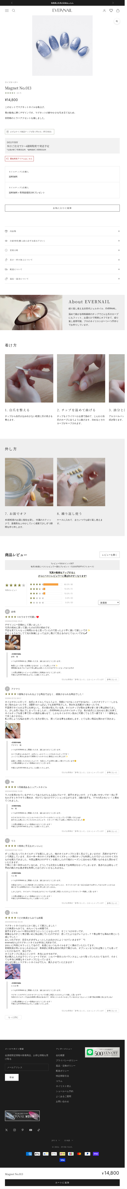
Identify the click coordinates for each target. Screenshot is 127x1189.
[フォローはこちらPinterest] (22, 1130)
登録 (11, 1077)
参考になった (112, 679)
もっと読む (13, 1017)
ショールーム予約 (64, 1091)
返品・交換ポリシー (65, 1065)
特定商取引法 (62, 1076)
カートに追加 (62, 1182)
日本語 (67, 1140)
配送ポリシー (62, 1070)
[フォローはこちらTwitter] (6, 1130)
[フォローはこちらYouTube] (30, 1130)
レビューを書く (109, 554)
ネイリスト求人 (63, 1086)
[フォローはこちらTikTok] (38, 1130)
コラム (59, 1081)
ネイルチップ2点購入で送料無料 (62, 3)
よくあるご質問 (63, 1096)
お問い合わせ (62, 1101)
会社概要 (60, 1055)
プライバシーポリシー (67, 1060)
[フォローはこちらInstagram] (14, 1130)
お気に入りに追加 (62, 208)
